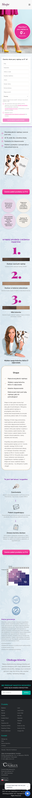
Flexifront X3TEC (5, 726)
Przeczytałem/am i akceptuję (11, 107)
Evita (2, 720)
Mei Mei (19, 715)
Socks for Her (21, 726)
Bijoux (3, 710)
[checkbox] (3, 103)
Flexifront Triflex (5, 728)
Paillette (19, 720)
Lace (18, 708)
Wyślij (26, 692)
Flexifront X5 (4, 723)
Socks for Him (21, 728)
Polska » (6, 780)
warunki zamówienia (22, 105)
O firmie (3, 745)
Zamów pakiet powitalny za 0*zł (16, 192)
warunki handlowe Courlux (11, 108)
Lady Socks (20, 710)
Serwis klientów (5, 743)
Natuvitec (20, 718)
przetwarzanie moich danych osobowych (14, 114)
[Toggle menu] (29, 4)
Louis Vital (20, 713)
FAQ (2, 741)
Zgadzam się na (8, 112)
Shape (19, 723)
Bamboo (3, 708)
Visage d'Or (20, 731)
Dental (3, 713)
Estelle (3, 715)
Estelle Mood (4, 718)
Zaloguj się (4, 739)
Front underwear (5, 731)
